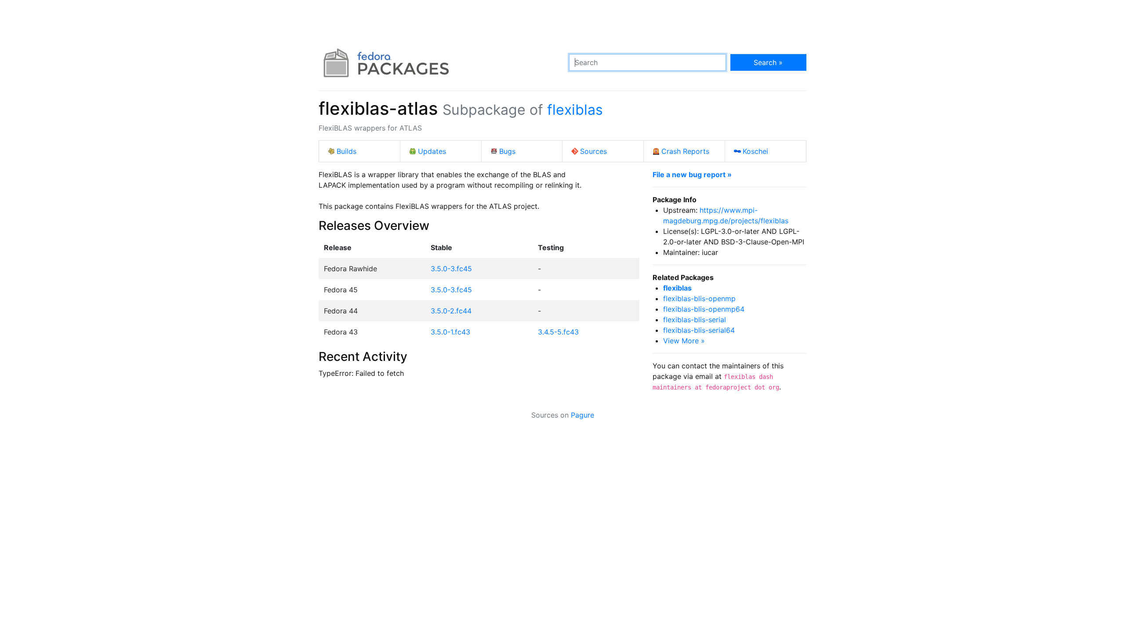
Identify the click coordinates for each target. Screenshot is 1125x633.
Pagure (582, 415)
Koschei (755, 151)
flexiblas (575, 109)
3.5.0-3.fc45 (451, 268)
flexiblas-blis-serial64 (699, 330)
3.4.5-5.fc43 (558, 331)
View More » (684, 340)
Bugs (507, 151)
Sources (593, 151)
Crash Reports (685, 151)
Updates (432, 151)
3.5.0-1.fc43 (450, 331)
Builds (346, 151)
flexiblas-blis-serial (694, 319)
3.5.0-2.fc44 (451, 310)
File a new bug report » (692, 174)
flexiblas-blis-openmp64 (703, 309)
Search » (768, 62)
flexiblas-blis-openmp (699, 298)
